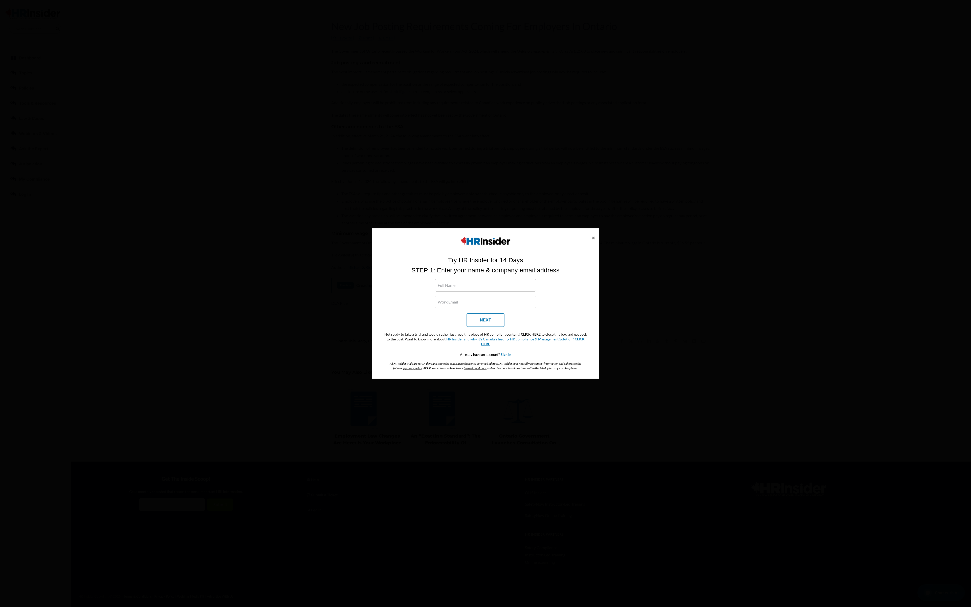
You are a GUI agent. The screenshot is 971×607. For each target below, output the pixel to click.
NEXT (485, 320)
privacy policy (413, 368)
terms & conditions (475, 368)
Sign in (506, 355)
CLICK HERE (531, 334)
